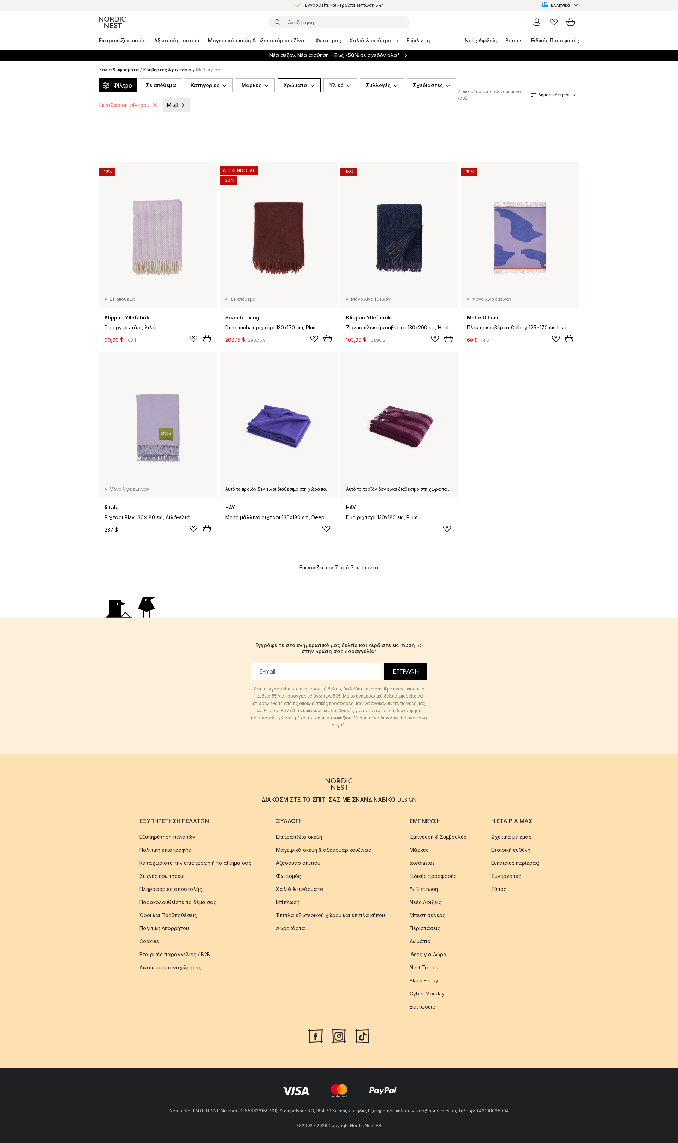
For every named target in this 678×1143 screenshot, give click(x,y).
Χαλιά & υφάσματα (374, 40)
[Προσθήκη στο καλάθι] (207, 338)
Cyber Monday (427, 994)
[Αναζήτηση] (278, 22)
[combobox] (560, 5)
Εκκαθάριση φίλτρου (124, 105)
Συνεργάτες (506, 876)
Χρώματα (295, 85)
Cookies (149, 941)
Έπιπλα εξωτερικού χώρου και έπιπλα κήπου (330, 915)
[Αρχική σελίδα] (112, 22)
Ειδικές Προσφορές (555, 40)
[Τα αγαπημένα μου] (553, 22)
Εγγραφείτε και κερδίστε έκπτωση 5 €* (344, 5)
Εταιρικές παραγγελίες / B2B (174, 954)
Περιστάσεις (425, 928)
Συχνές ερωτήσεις (162, 876)
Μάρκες (251, 85)
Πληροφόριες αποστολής (170, 889)
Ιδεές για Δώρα (428, 954)
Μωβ (172, 105)
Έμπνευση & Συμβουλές (438, 837)
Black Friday (424, 980)
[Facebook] (315, 1035)
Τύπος (498, 889)
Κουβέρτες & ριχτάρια (167, 69)
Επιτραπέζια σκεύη (122, 40)
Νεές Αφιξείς (481, 40)
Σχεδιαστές (428, 85)
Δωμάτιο (420, 941)
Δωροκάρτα (290, 928)
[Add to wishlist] (193, 338)
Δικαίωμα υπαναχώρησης (170, 967)
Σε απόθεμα (161, 85)
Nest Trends (424, 967)
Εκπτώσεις (422, 1007)
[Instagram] (339, 1035)
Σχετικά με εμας (511, 837)
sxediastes (422, 863)
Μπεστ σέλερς (427, 915)
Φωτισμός (328, 40)
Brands (514, 40)
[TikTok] (362, 1035)
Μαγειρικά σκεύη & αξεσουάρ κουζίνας (257, 40)
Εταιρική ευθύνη (510, 850)
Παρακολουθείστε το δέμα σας (177, 902)
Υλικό (336, 85)
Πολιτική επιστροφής (165, 850)
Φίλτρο (122, 85)
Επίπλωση (418, 40)
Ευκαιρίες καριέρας (515, 863)
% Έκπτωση (424, 889)
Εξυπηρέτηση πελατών (167, 837)
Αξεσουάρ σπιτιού (177, 40)
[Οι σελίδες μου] (536, 22)
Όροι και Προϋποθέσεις (168, 915)
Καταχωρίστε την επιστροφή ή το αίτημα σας (195, 863)
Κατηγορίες (205, 85)
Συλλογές (378, 85)
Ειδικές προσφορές (433, 876)
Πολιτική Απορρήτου (164, 928)
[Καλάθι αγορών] (570, 22)
